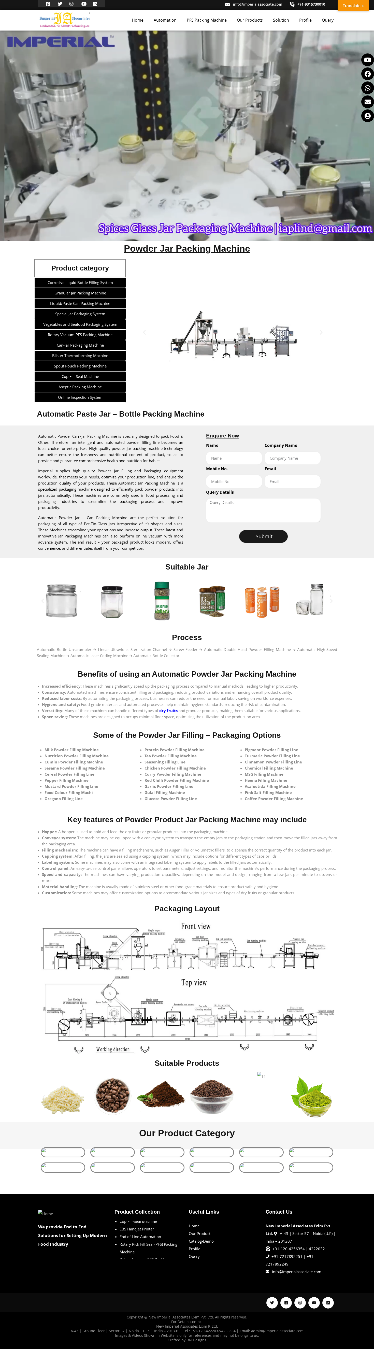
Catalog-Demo (201, 1241)
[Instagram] (300, 1303)
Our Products (250, 20)
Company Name (281, 445)
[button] (144, 332)
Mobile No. (217, 469)
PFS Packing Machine (207, 20)
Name (212, 445)
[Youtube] (367, 59)
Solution (281, 20)
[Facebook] (367, 73)
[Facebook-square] (286, 1303)
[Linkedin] (328, 1303)
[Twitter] (272, 1303)
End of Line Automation (140, 1225)
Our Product (199, 1233)
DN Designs (196, 1340)
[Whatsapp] (367, 87)
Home (137, 20)
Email (270, 469)
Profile (305, 20)
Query (328, 20)
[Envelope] (367, 101)
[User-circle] (367, 115)
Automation (165, 20)
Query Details (220, 492)
